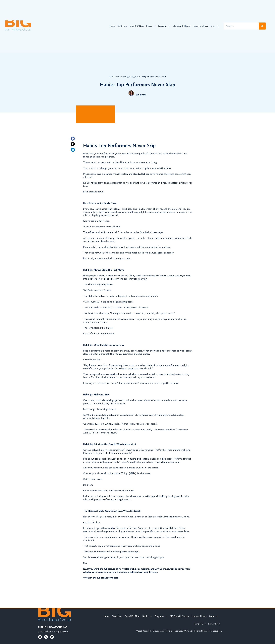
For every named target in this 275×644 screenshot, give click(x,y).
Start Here (122, 26)
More (213, 26)
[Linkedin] (73, 150)
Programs (162, 26)
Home (112, 26)
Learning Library (201, 26)
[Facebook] (73, 139)
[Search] (262, 26)
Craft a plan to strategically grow (123, 76)
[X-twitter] (73, 144)
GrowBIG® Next (137, 26)
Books (149, 26)
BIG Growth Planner (182, 26)
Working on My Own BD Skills (152, 76)
